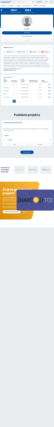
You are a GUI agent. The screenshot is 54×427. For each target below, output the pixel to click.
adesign (5, 94)
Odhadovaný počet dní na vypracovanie (33, 81)
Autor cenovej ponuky (5, 80)
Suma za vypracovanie (44, 81)
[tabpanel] (27, 133)
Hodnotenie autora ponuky (14, 81)
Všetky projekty (27, 152)
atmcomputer (6, 97)
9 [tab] (32, 148)
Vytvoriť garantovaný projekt (11, 211)
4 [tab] (25, 148)
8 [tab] (31, 148)
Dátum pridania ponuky (23, 80)
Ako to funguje (42, 5)
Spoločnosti (11, 5)
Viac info (7, 135)
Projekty (18, 5)
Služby (34, 5)
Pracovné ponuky (27, 5)
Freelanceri (3, 5)
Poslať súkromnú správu (27, 36)
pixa (4, 84)
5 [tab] (27, 148)
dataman (27, 29)
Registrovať (39, 1)
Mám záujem (27, 32)
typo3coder (6, 90)
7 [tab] (29, 148)
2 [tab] (23, 148)
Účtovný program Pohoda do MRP (12, 122)
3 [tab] (24, 148)
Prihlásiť (46, 1)
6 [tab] (28, 148)
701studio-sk (6, 87)
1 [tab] (21, 148)
